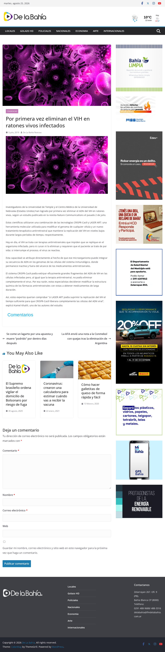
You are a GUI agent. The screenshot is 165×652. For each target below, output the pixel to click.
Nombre (9, 495)
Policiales (45, 30)
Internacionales (114, 30)
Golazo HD (26, 30)
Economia (82, 30)
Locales (10, 30)
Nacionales (63, 30)
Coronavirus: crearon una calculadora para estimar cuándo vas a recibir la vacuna (56, 394)
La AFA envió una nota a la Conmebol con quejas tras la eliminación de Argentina (84, 338)
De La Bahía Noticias (32, 132)
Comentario (11, 450)
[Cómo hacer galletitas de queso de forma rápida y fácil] (94, 363)
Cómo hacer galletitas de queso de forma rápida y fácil (93, 390)
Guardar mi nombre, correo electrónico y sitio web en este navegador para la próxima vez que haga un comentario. (55, 550)
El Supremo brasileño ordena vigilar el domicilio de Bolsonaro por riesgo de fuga (18, 394)
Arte (95, 30)
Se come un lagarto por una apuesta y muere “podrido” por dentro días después (29, 338)
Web (5, 526)
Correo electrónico (15, 510)
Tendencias (12, 111)
